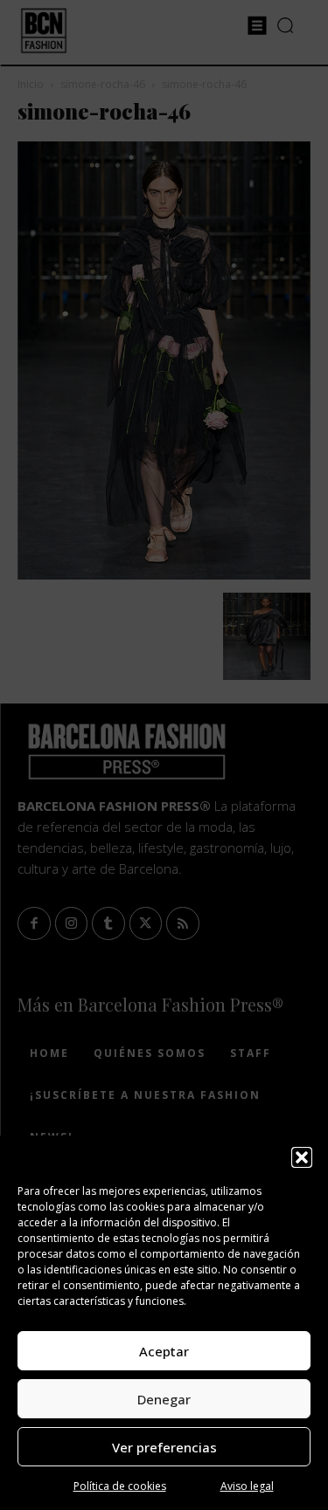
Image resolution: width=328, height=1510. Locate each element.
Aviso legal (247, 1486)
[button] (302, 1157)
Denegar (164, 1399)
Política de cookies (119, 1486)
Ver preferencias (164, 1447)
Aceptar (164, 1351)
